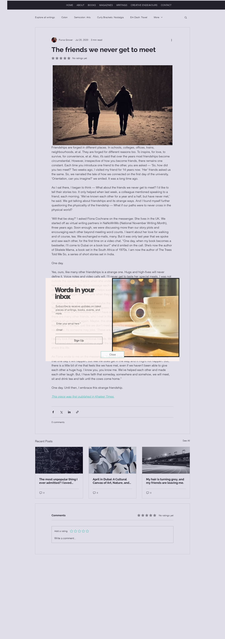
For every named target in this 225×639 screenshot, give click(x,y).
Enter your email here (67, 323)
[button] (112, 354)
